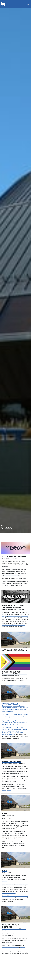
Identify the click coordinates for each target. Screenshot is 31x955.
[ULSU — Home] (3, 3)
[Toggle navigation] (28, 3)
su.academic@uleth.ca (8, 734)
